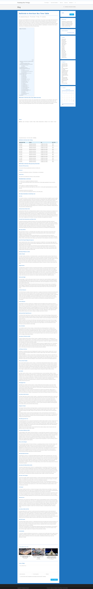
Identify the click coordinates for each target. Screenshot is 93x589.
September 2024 (64, 43)
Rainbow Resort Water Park (26, 70)
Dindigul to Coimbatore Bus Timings (67, 24)
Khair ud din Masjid (25, 88)
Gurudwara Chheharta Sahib (26, 80)
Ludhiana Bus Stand (64, 78)
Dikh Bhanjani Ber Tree (25, 86)
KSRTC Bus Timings (64, 77)
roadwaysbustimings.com (24, 16)
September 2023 (64, 57)
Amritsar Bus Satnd (64, 63)
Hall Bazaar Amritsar (25, 81)
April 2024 (63, 49)
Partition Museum (25, 77)
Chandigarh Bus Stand (65, 70)
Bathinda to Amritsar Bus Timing (25, 63)
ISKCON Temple (25, 94)
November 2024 (64, 41)
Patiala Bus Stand (64, 80)
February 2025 (64, 39)
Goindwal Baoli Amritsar (26, 89)
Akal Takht (24, 83)
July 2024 (63, 45)
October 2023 (64, 56)
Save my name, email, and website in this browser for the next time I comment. (33, 576)
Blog (38, 16)
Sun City (24, 69)
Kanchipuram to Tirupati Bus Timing (67, 21)
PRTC (62, 81)
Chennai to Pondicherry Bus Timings (67, 22)
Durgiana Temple (25, 85)
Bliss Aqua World (25, 72)
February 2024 (64, 51)
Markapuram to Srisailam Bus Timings (67, 23)
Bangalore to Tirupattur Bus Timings (38, 557)
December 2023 (64, 53)
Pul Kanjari (24, 91)
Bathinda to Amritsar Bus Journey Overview (26, 64)
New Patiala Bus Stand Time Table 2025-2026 (25, 556)
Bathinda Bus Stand (64, 66)
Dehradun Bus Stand (65, 71)
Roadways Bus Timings (23, 2)
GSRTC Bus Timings (64, 72)
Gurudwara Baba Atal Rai (26, 93)
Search (63, 12)
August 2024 (63, 44)
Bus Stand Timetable (65, 68)
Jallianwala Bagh (24, 76)
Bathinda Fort (24, 92)
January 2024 (63, 52)
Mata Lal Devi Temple (25, 82)
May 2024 (63, 48)
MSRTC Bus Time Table (65, 79)
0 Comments (44, 16)
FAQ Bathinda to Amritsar (23, 67)
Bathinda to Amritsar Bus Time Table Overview (26, 61)
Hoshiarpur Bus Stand (65, 75)
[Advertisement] (26, 44)
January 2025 (63, 40)
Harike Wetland (24, 78)
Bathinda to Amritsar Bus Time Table (70, 6)
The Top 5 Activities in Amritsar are (25, 68)
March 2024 (63, 50)
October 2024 (64, 42)
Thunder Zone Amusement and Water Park (28, 71)
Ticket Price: (24, 66)
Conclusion (21, 95)
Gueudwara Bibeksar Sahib (26, 87)
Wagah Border (24, 75)
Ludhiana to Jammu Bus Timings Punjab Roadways (51, 557)
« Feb (62, 104)
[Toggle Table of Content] (32, 60)
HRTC (62, 76)
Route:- (22, 62)
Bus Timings (63, 69)
